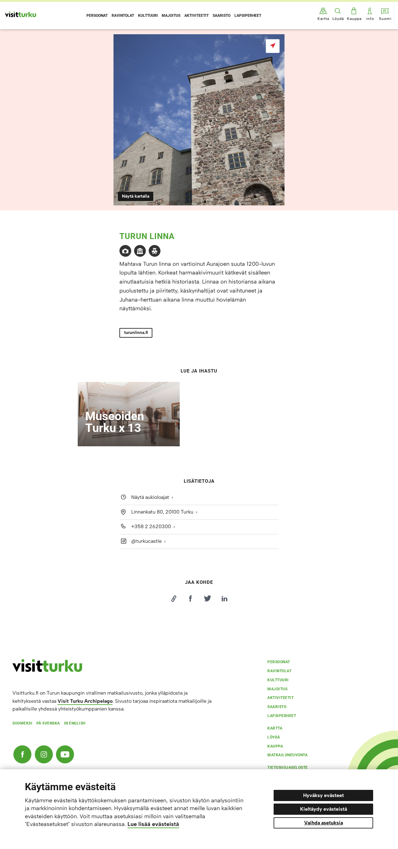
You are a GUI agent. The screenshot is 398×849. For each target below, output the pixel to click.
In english (75, 723)
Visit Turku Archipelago (85, 701)
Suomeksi (22, 723)
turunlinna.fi (136, 332)
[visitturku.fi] (47, 670)
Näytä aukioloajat (150, 497)
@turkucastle (146, 541)
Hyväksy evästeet (323, 795)
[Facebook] (22, 754)
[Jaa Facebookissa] (190, 598)
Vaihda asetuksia (323, 823)
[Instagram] (44, 754)
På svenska (48, 723)
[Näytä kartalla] (273, 46)
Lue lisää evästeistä (153, 824)
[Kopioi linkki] (173, 598)
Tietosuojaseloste (287, 767)
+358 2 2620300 (151, 526)
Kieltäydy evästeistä (323, 809)
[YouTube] (65, 754)
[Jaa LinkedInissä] (224, 598)
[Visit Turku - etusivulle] (20, 14)
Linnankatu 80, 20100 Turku (162, 512)
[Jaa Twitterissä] (207, 598)
